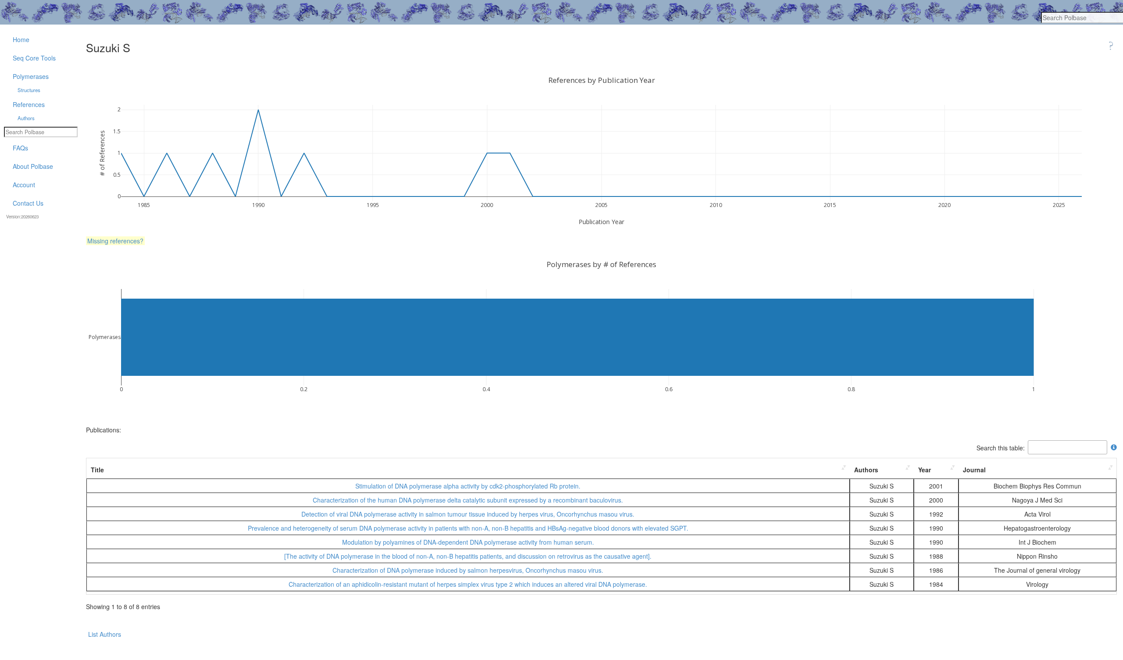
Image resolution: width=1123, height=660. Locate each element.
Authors (866, 469)
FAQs (20, 147)
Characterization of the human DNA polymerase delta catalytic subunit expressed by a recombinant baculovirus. (468, 500)
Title (97, 469)
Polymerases (31, 76)
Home (21, 39)
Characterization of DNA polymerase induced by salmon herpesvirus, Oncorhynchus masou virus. (468, 570)
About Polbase (33, 166)
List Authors (104, 634)
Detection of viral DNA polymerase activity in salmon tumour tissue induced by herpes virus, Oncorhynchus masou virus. (467, 514)
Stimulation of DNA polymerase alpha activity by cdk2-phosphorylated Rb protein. (467, 486)
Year (924, 469)
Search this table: (1000, 447)
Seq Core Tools (34, 58)
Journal (974, 469)
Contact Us (28, 203)
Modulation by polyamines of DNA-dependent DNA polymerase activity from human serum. (468, 542)
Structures (29, 89)
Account (24, 184)
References (29, 104)
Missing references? (115, 240)
